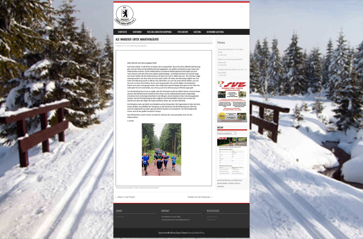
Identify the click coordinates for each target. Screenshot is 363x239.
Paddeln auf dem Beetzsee (200, 197)
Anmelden (120, 216)
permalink (155, 187)
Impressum (211, 219)
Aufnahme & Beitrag (215, 32)
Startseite (122, 32)
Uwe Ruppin (142, 45)
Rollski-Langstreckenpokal (159, 32)
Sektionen (137, 32)
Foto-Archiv (183, 32)
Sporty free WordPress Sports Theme (173, 232)
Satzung (197, 32)
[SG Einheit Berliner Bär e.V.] (125, 24)
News (137, 187)
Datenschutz (212, 216)
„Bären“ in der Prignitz (125, 197)
